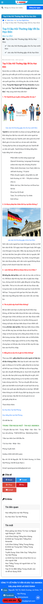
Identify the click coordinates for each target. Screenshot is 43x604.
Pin (22, 485)
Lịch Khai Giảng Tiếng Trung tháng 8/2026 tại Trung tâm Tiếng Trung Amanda (19, 547)
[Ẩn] (10, 36)
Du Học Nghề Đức (22, 20)
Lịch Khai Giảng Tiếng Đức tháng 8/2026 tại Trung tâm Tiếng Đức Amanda (18, 538)
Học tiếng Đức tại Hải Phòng (16, 513)
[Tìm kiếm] (2, 8)
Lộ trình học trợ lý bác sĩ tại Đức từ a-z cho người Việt (20, 559)
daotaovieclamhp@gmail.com (23, 601)
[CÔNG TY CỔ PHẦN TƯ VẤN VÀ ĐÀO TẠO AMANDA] (2, 2)
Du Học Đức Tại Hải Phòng (16, 517)
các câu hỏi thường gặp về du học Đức (23, 52)
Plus (10, 485)
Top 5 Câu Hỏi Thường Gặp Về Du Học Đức (19, 16)
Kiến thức (9, 20)
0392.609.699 (9, 600)
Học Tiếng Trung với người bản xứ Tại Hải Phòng (20, 564)
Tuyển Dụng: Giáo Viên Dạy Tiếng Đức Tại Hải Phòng (20, 553)
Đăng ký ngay (34, 8)
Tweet (24, 480)
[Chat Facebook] (38, 598)
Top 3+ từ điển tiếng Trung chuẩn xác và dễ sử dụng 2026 (20, 570)
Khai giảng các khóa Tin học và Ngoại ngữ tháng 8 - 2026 (20, 532)
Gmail (10, 490)
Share (9, 480)
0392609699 (23, 597)
